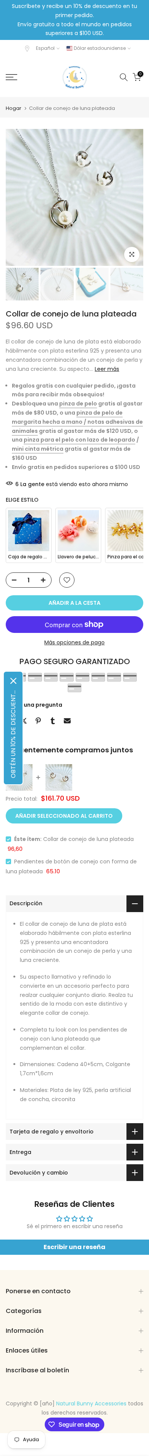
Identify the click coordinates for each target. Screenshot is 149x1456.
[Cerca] (13, 681)
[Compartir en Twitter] (23, 720)
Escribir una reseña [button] (74, 1247)
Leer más (107, 369)
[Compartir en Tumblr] (52, 720)
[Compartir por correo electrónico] (67, 720)
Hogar (13, 108)
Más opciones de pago (74, 642)
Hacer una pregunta (34, 705)
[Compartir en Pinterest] (38, 720)
